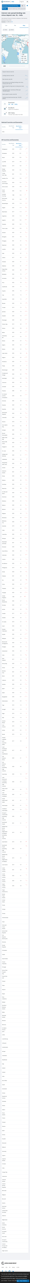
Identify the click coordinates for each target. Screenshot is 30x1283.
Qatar (3, 692)
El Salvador (4, 950)
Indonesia (4, 555)
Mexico (3, 349)
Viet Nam (4, 484)
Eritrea (3, 1134)
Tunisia (3, 913)
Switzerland (4, 651)
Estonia (3, 1126)
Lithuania (4, 1043)
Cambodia (4, 1055)
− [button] (3, 39)
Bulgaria (4, 513)
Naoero (4, 989)
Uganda (4, 220)
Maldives (4, 265)
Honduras (4, 361)
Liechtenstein (5, 1047)
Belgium (4, 1194)
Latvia (3, 1034)
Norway (4, 605)
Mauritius (4, 488)
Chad (3, 921)
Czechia (3, 559)
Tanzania (4, 224)
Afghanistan (4, 1219)
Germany (4, 1151)
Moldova (4, 501)
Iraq (3, 295)
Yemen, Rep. (5, 324)
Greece (3, 1093)
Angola (3, 207)
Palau (3, 985)
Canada (3, 613)
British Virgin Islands (3, 896)
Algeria (3, 345)
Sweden (4, 617)
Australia (4, 526)
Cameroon (4, 1176)
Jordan (3, 609)
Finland (3, 1122)
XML (12, 104)
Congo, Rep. (4, 1172)
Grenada (4, 386)
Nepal (3, 993)
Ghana (3, 1105)
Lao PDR (4, 161)
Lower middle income (3, 869)
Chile (3, 655)
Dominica (4, 496)
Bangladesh (4, 696)
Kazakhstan (4, 1059)
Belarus (3, 505)
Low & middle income (3, 875)
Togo (3, 705)
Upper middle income (3, 885)
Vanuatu (4, 261)
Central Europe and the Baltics (4, 1245)
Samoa (3, 328)
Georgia (4, 430)
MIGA (13, 1267)
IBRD (3, 1267)
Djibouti (4, 1147)
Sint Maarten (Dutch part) (4, 937)
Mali (3, 717)
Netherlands (5, 701)
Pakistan (4, 576)
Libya (3, 530)
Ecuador (4, 1138)
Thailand (4, 588)
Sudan (3, 954)
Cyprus (3, 1155)
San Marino (4, 563)
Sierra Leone (5, 186)
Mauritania (4, 211)
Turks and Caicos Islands (4, 926)
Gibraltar (4, 1101)
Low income (5, 864)
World (3, 734)
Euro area (4, 1236)
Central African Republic (4, 1185)
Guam (3, 1084)
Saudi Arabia (5, 958)
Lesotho (4, 249)
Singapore (4, 446)
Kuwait (3, 634)
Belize (3, 332)
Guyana (4, 290)
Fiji (2, 580)
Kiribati (3, 1051)
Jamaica (4, 311)
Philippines (4, 567)
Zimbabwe (4, 153)
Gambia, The (5, 178)
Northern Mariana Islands (4, 1007)
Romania (4, 546)
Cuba (3, 1168)
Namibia (4, 409)
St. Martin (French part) (4, 1029)
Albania (3, 480)
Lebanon (4, 680)
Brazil (3, 157)
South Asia (4, 774)
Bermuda (4, 1190)
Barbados (4, 274)
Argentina (4, 216)
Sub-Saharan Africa (4, 758)
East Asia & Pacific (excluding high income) (4, 849)
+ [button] (3, 37)
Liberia (3, 257)
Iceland (3, 1068)
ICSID (17, 1267)
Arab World (4, 841)
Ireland (3, 1072)
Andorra (4, 1215)
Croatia (3, 307)
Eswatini (4, 315)
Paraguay (4, 240)
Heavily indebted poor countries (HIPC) (4, 741)
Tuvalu (3, 905)
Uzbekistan (4, 459)
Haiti (3, 253)
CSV (9, 104)
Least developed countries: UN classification (5, 750)
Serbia (3, 730)
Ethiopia (4, 538)
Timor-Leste (4, 228)
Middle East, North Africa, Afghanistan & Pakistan (4, 858)
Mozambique (5, 203)
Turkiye (3, 909)
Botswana (4, 517)
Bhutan (3, 303)
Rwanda (4, 405)
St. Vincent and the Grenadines (4, 395)
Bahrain (4, 509)
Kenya (3, 476)
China (3, 584)
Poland (3, 981)
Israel (3, 626)
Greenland (4, 1088)
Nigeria (3, 357)
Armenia (4, 400)
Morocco (4, 1024)
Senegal (4, 709)
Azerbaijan (4, 378)
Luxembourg (5, 1038)
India (3, 131)
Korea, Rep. (4, 663)
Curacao (4, 1163)
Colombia (4, 417)
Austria (3, 1203)
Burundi (4, 1198)
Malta (3, 1012)
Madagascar (4, 149)
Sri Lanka (4, 621)
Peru (3, 282)
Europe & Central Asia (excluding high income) (4, 816)
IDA (6, 1267)
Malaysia (4, 638)
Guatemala (4, 286)
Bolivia (3, 340)
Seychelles (4, 299)
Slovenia (4, 942)
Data (13, 1)
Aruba (3, 571)
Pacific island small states (4, 800)
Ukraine (4, 232)
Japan (3, 688)
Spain (3, 1130)
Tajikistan (4, 165)
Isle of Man (4, 1080)
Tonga (3, 365)
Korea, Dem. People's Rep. (5, 972)
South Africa (5, 551)
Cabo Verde (4, 353)
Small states (4, 805)
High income (5, 1250)
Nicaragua (4, 320)
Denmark (4, 1143)
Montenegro (5, 370)
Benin (3, 676)
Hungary (4, 646)
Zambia (3, 684)
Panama (4, 390)
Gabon (3, 1109)
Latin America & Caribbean (4, 794)
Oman (3, 667)
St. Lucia (4, 451)
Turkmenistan (5, 917)
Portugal (4, 967)
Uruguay (4, 592)
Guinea (3, 467)
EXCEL (16, 104)
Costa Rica (4, 534)
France (3, 1118)
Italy (3, 1063)
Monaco (4, 1020)
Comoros (4, 382)
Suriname (4, 278)
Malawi (3, 1002)
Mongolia (4, 236)
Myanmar (4, 245)
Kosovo (3, 421)
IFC (9, 1267)
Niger (3, 713)
